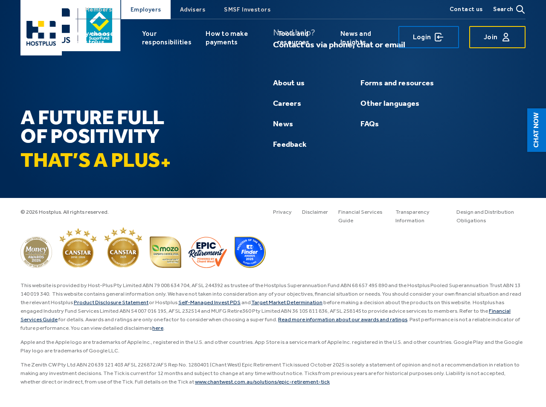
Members (98, 9)
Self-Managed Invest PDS (209, 302)
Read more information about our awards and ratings (342, 320)
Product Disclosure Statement (111, 302)
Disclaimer (315, 212)
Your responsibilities (167, 37)
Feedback (290, 144)
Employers (146, 9)
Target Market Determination (286, 302)
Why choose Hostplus (95, 37)
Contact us (466, 9)
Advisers (192, 9)
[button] (536, 130)
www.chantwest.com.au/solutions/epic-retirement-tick (262, 382)
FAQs (369, 124)
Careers (287, 104)
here (157, 328)
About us (289, 83)
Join (490, 37)
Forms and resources (397, 83)
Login (422, 37)
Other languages (389, 104)
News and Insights (355, 37)
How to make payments (227, 37)
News (283, 124)
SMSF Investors (247, 9)
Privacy (282, 212)
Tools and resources (293, 37)
